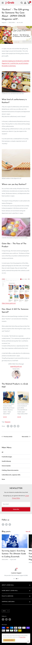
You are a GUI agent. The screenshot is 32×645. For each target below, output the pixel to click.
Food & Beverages (7, 457)
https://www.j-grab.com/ (9, 303)
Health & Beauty (6, 461)
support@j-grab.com (16, 366)
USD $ (4, 611)
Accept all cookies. (9, 640)
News (3, 479)
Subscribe (16, 509)
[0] (29, 3)
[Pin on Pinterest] (11, 426)
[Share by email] (18, 426)
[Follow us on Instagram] (6, 524)
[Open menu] (3, 3)
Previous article (8, 436)
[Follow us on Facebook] (3, 524)
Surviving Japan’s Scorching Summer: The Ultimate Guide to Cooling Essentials (14, 554)
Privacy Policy (22, 637)
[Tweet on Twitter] (15, 426)
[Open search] (22, 3)
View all (28, 531)
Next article (25, 436)
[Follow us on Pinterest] (10, 524)
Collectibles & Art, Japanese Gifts (11, 475)
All (2, 452)
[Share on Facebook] (8, 426)
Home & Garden (6, 466)
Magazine (4, 22)
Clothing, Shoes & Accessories (10, 470)
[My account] (25, 3)
